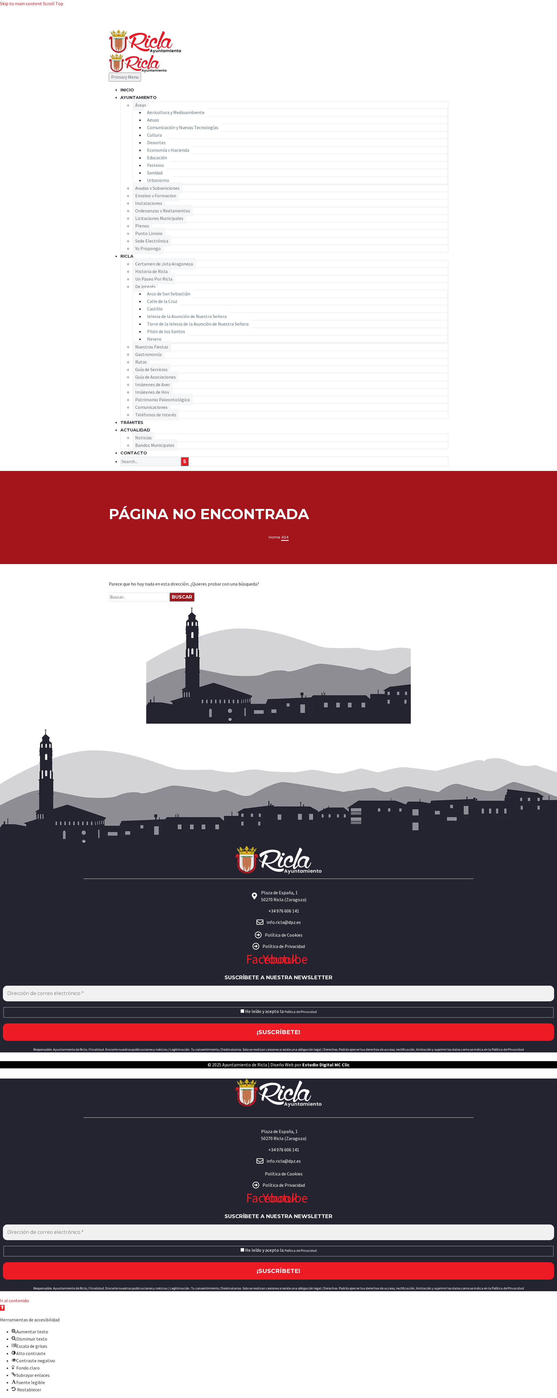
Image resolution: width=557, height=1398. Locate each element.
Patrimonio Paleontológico (162, 399)
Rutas (141, 362)
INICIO (127, 90)
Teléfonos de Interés (155, 415)
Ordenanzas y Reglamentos (162, 211)
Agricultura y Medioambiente (176, 112)
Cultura (154, 135)
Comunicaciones (151, 407)
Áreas (140, 105)
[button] (2, 1308)
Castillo (155, 309)
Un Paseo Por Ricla (153, 279)
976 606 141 (435, 18)
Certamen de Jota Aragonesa (164, 264)
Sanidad (154, 173)
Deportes (156, 142)
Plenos (142, 226)
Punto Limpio (148, 233)
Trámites (131, 422)
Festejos (155, 165)
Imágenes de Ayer (152, 384)
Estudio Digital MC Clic (326, 1065)
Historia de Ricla (151, 271)
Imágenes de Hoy (152, 392)
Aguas (153, 120)
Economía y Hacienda (168, 150)
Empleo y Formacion (155, 195)
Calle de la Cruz (162, 301)
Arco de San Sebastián (168, 294)
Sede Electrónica (151, 241)
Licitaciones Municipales (159, 218)
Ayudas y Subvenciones (157, 188)
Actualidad (135, 430)
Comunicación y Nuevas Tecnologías (182, 127)
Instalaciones (148, 203)
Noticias (143, 437)
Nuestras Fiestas (151, 347)
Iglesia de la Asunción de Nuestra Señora (187, 316)
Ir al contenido (14, 1300)
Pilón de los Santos (166, 331)
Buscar (182, 597)
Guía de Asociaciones (155, 377)
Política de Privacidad (301, 1011)
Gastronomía (148, 354)
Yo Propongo (148, 248)
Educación (157, 157)
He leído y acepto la (280, 1011)
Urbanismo (158, 180)
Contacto (133, 453)
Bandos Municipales (154, 445)
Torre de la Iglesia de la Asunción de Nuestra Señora (198, 324)
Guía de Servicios (151, 369)
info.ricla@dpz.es (429, 25)
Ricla (126, 256)
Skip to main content (21, 3)
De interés (145, 286)
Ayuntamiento (138, 97)
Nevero (154, 339)
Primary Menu (125, 77)
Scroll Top (53, 3)
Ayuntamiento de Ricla (244, 1065)
